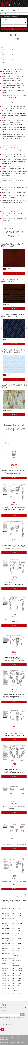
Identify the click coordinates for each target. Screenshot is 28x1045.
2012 (13, 54)
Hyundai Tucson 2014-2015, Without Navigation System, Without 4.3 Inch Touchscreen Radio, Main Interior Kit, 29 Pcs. (14, 173)
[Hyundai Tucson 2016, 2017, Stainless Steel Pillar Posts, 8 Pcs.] (14, 790)
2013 (2, 57)
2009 (2, 52)
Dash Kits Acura (6, 908)
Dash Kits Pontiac (17, 970)
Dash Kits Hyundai (6, 940)
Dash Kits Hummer (17, 938)
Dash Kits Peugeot (17, 968)
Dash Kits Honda (6, 938)
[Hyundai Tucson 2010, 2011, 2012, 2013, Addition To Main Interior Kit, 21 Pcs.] (14, 566)
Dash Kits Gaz (5, 933)
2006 (13, 47)
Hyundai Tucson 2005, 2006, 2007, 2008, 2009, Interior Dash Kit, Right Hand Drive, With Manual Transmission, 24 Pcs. (14, 109)
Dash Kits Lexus (16, 948)
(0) (20, 10)
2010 (13, 52)
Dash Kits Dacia (6, 926)
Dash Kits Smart (6, 983)
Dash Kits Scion (16, 978)
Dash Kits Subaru (17, 983)
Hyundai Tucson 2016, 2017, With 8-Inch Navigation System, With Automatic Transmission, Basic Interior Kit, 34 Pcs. (12, 122)
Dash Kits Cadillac (17, 916)
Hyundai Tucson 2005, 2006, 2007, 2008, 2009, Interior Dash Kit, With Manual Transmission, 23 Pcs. (14, 129)
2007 (2, 50)
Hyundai (7, 13)
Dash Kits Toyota (6, 988)
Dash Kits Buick (6, 916)
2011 (2, 54)
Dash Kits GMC (16, 931)
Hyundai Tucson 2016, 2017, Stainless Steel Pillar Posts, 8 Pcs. (14, 807)
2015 (2, 59)
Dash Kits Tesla (16, 985)
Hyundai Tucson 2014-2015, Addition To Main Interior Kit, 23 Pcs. (14, 620)
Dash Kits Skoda (16, 980)
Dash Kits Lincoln (17, 950)
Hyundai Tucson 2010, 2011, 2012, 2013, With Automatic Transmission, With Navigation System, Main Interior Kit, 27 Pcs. (13, 150)
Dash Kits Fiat (16, 928)
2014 (13, 57)
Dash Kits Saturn (6, 978)
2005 (2, 47)
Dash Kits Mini (16, 958)
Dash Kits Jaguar (16, 943)
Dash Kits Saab (16, 975)
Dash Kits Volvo (6, 993)
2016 (13, 59)
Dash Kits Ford (5, 931)
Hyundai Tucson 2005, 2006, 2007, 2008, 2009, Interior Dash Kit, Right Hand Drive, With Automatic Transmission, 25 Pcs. (14, 102)
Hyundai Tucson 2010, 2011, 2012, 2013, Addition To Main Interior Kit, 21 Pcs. (14, 583)
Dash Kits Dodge (6, 928)
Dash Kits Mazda (6, 953)
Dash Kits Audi (5, 913)
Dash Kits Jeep (5, 945)
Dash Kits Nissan (16, 960)
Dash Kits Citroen (17, 923)
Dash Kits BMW (16, 913)
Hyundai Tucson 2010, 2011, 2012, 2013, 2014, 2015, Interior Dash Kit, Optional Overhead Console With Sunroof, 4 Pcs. (14, 207)
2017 (2, 62)
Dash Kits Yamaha (17, 993)
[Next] (26, 896)
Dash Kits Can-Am (6, 918)
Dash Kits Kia (15, 945)
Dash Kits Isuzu (6, 943)
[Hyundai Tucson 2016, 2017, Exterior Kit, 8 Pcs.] (14, 827)
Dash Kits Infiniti (16, 940)
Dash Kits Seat (5, 980)
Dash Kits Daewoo (17, 926)
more (14, 478)
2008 (13, 50)
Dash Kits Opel (5, 968)
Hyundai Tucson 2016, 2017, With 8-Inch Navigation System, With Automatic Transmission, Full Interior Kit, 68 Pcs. (12, 78)
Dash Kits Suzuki (6, 985)
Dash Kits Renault (6, 975)
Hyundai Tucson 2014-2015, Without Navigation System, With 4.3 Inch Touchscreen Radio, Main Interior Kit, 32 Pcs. (14, 161)
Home (1, 13)
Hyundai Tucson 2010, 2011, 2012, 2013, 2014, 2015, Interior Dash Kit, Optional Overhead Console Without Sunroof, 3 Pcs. (14, 214)
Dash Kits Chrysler (6, 923)
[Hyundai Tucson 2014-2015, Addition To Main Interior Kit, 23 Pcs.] (14, 603)
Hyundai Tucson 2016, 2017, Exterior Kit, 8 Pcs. (14, 192)
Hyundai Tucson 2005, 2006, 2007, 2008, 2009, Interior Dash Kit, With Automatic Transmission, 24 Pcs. (14, 115)
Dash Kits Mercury (6, 958)
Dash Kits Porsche (17, 973)
